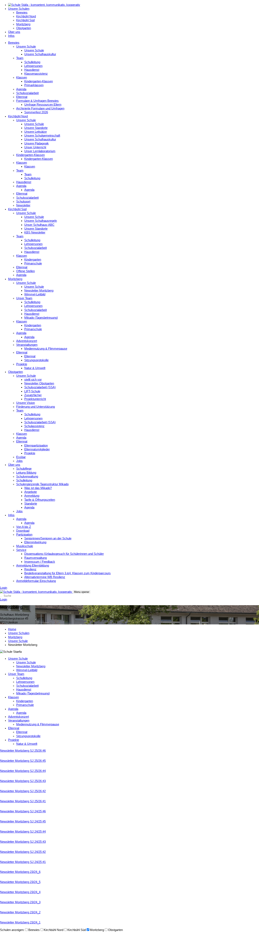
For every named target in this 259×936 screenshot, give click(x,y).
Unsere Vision (25, 402)
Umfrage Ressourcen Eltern (42, 104)
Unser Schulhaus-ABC (39, 224)
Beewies (22, 12)
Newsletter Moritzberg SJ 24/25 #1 (23, 862)
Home (12, 629)
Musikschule (24, 546)
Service (21, 550)
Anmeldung (31, 495)
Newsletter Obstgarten (39, 383)
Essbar (21, 457)
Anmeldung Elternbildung (32, 565)
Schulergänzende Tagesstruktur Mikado (42, 484)
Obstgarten (23, 28)
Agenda (21, 89)
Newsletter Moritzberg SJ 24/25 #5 (23, 821)
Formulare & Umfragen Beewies (37, 100)
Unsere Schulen (18, 8)
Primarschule (33, 263)
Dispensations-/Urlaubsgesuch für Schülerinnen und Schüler (64, 553)
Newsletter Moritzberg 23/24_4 (20, 892)
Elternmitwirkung (35, 542)
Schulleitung (32, 62)
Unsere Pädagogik (36, 143)
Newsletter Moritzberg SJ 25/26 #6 (23, 750)
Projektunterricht (35, 399)
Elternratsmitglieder (37, 449)
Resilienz (30, 569)
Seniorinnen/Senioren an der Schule (47, 538)
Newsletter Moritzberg (38, 290)
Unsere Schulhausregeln (40, 220)
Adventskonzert (26, 341)
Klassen (21, 77)
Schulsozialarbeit (27, 93)
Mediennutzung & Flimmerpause (45, 348)
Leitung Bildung (26, 472)
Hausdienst (31, 69)
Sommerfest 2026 (36, 112)
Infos (11, 35)
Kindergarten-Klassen (38, 81)
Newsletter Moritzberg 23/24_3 (20, 902)
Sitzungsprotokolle (36, 360)
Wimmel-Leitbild (34, 294)
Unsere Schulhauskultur (40, 54)
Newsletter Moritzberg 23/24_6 (20, 871)
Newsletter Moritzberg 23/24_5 (20, 882)
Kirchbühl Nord (26, 16)
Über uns (14, 32)
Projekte (21, 364)
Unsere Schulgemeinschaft (42, 135)
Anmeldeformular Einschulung (36, 581)
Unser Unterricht (35, 147)
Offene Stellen (25, 271)
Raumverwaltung (35, 557)
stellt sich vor (33, 379)
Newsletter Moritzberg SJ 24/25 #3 (23, 841)
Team (19, 58)
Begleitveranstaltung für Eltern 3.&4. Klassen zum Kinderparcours (67, 573)
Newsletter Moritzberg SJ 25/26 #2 (23, 791)
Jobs (19, 461)
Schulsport (23, 201)
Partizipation (24, 534)
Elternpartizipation (36, 445)
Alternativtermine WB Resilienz (44, 577)
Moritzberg (23, 24)
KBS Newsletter (34, 232)
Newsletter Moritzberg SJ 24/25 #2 (23, 851)
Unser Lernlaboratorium (39, 151)
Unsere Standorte (36, 127)
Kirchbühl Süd (25, 20)
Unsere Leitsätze (35, 131)
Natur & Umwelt (34, 368)
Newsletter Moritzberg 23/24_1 (20, 922)
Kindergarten (32, 259)
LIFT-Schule (32, 391)
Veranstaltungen (26, 344)
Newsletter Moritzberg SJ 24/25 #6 (23, 811)
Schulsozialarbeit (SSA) (40, 387)
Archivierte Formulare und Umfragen (40, 108)
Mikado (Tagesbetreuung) (41, 317)
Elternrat (21, 97)
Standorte (30, 503)
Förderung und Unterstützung (35, 406)
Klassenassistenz (36, 73)
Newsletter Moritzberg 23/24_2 (20, 912)
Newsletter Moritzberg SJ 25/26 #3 (23, 781)
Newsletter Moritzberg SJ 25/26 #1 (23, 801)
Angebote (30, 491)
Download (22, 530)
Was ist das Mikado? (38, 488)
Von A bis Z (23, 526)
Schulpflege (24, 468)
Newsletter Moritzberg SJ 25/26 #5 (23, 760)
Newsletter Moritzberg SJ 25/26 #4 (23, 771)
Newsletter (23, 205)
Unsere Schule (26, 46)
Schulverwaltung (27, 476)
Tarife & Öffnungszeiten (39, 499)
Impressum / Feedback (39, 561)
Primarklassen (34, 85)
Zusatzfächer (33, 395)
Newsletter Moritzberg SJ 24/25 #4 (23, 831)
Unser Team (24, 298)
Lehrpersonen (33, 66)
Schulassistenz (34, 426)
